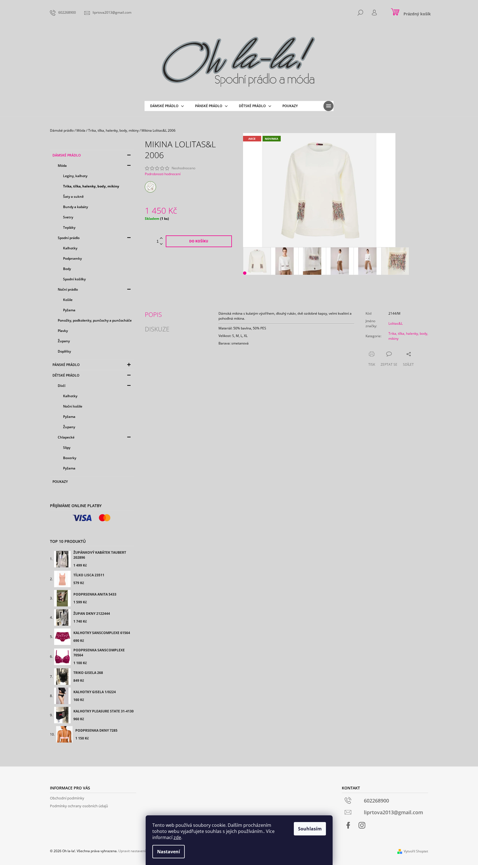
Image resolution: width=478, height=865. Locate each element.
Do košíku (198, 241)
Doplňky (64, 351)
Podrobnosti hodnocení (163, 174)
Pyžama (69, 310)
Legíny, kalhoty (75, 176)
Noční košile (72, 406)
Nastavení (168, 852)
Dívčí (61, 385)
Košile (68, 299)
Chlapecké (66, 437)
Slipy (66, 447)
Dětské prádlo (65, 375)
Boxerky (69, 458)
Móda (62, 165)
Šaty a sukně (73, 196)
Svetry (68, 217)
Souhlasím (310, 829)
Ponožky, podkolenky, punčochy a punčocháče (95, 320)
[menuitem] (167, 106)
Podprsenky (72, 258)
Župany (64, 341)
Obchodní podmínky (67, 798)
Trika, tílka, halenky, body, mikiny (91, 186)
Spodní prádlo (69, 237)
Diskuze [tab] (157, 329)
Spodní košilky (74, 279)
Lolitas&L (395, 323)
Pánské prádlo (66, 364)
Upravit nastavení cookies (138, 851)
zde (177, 837)
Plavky (63, 330)
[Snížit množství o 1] (161, 244)
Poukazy (60, 481)
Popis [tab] (153, 314)
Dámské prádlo (66, 155)
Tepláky (69, 227)
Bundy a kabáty (75, 206)
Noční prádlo (68, 289)
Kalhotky (70, 248)
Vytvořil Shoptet (416, 851)
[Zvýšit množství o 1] (161, 238)
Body (67, 268)
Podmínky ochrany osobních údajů (79, 805)
